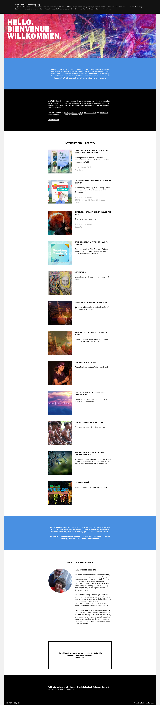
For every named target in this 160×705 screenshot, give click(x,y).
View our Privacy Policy (91, 9)
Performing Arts (90, 112)
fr (11, 703)
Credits (137, 703)
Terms (150, 703)
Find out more (53, 119)
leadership (79, 579)
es (19, 703)
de (15, 703)
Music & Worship (70, 112)
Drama (80, 112)
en (7, 703)
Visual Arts (104, 112)
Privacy (144, 703)
